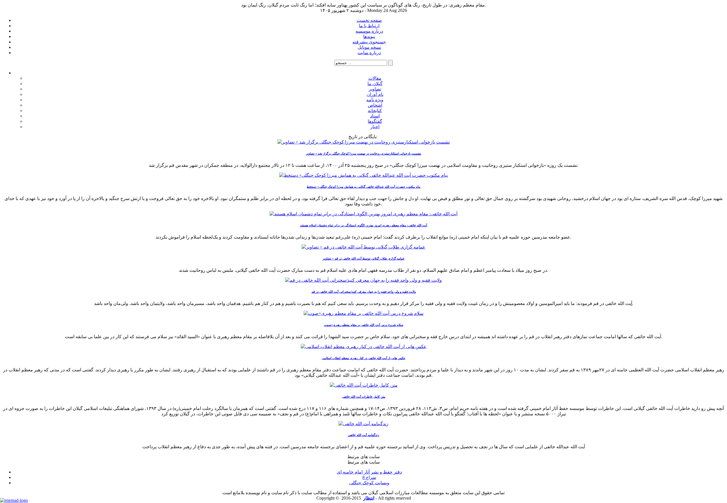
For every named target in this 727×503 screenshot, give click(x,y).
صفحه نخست (369, 20)
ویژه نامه (374, 99)
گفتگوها (375, 121)
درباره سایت (369, 52)
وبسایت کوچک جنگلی (369, 482)
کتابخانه (375, 110)
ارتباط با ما (369, 25)
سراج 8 (369, 477)
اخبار (374, 126)
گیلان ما (375, 83)
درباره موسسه (369, 31)
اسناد (375, 115)
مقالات (374, 78)
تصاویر (375, 89)
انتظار (368, 498)
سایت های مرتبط (369, 472)
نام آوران (375, 94)
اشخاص (375, 105)
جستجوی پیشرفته (369, 41)
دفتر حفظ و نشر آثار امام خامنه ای (369, 472)
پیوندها (369, 36)
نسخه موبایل (369, 47)
